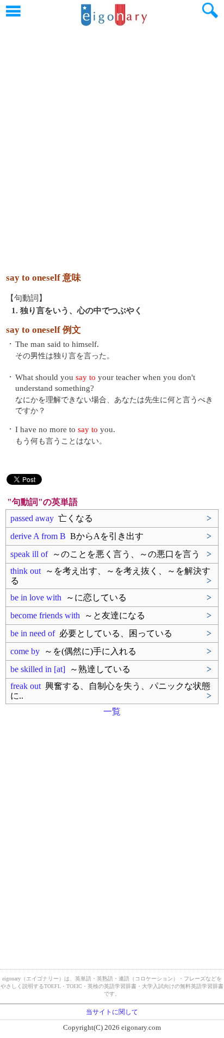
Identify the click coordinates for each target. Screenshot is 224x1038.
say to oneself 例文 (43, 330)
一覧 (112, 711)
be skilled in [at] (70, 669)
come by (73, 651)
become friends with (77, 615)
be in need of (91, 633)
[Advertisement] (112, 144)
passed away (51, 518)
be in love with (68, 597)
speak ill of (105, 554)
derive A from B (77, 536)
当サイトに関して (112, 1012)
